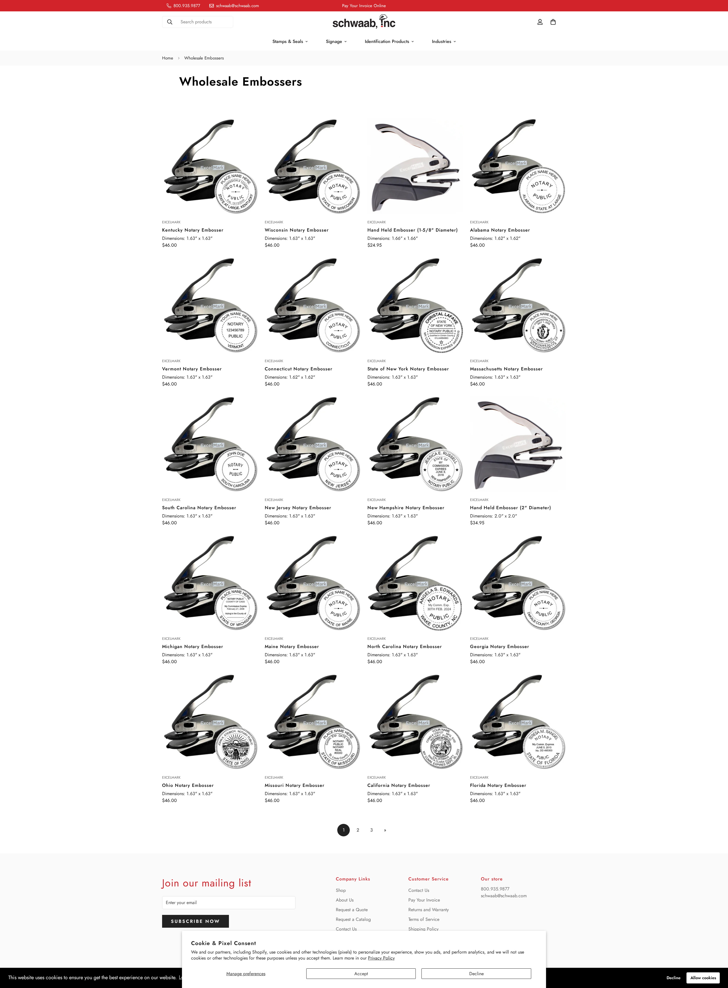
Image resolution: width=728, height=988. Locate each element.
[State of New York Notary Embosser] (415, 305)
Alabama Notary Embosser (500, 230)
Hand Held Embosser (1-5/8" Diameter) (412, 230)
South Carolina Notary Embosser (199, 507)
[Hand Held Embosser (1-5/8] (415, 166)
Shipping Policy (423, 929)
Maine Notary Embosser (292, 646)
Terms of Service (423, 919)
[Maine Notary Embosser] (313, 583)
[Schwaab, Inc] (364, 21)
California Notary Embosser (398, 785)
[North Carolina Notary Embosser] (415, 583)
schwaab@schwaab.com (504, 895)
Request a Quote (352, 909)
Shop (341, 890)
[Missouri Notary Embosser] (313, 722)
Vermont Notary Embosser (192, 369)
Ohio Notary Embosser (188, 785)
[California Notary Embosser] (415, 722)
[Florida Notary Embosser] (518, 722)
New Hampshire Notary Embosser (405, 507)
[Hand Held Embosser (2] (518, 444)
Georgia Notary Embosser (499, 646)
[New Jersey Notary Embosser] (313, 444)
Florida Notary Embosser (498, 785)
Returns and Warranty (428, 909)
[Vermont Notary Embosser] (210, 305)
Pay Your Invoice (424, 900)
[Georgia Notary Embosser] (518, 583)
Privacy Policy (381, 958)
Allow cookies (703, 978)
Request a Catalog (353, 919)
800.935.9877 (495, 889)
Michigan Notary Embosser (192, 646)
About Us (344, 900)
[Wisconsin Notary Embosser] (313, 166)
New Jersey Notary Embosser (298, 507)
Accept (361, 973)
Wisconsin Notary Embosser (297, 230)
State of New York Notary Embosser (408, 369)
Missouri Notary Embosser (294, 785)
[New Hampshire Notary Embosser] (415, 444)
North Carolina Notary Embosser (404, 646)
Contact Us (346, 929)
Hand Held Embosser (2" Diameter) (510, 507)
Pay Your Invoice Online (364, 6)
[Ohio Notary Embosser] (210, 722)
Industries (441, 41)
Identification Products (387, 41)
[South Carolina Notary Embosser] (210, 444)
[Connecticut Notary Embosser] (313, 305)
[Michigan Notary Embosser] (210, 583)
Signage (334, 41)
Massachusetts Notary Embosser (506, 369)
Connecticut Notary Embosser (298, 369)
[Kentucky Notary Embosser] (210, 166)
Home (167, 58)
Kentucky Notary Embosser (193, 230)
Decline (476, 973)
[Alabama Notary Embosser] (518, 166)
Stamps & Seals (287, 41)
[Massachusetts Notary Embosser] (518, 305)
